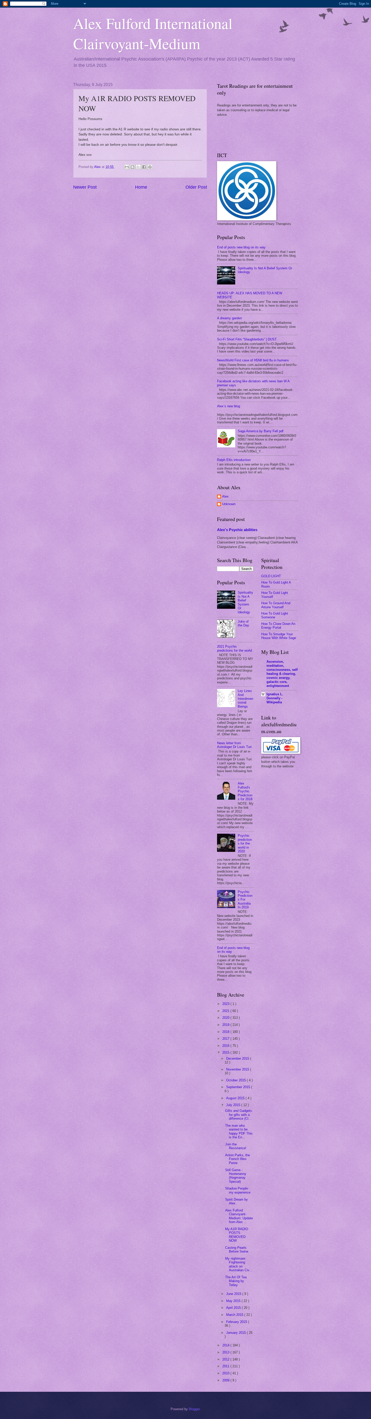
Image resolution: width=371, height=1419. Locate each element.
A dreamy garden (229, 318)
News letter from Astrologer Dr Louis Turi (234, 745)
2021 (226, 1011)
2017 (226, 1038)
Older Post (196, 187)
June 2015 (234, 1294)
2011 (226, 1366)
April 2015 (234, 1308)
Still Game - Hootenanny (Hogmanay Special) (235, 1175)
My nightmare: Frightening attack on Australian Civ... (238, 1264)
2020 (226, 1018)
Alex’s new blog (228, 406)
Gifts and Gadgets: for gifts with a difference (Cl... (239, 1114)
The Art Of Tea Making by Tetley (236, 1281)
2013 (226, 1352)
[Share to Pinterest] (149, 166)
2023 (226, 1004)
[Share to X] (138, 166)
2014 (226, 1345)
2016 (226, 1046)
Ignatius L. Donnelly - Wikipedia (275, 698)
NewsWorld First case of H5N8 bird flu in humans (253, 360)
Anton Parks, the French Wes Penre (237, 1159)
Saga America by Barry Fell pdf (260, 431)
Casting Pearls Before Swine (236, 1249)
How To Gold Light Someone (274, 615)
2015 (226, 1052)
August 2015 (236, 1098)
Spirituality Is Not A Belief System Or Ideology (245, 602)
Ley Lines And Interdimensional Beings (245, 698)
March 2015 (235, 1315)
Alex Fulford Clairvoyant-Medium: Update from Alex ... (239, 1216)
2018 (226, 1032)
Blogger (194, 1409)
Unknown (228, 504)
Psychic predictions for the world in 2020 (245, 843)
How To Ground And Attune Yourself (275, 605)
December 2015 (238, 1058)
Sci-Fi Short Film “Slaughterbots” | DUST (247, 339)
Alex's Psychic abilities (237, 530)
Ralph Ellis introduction (234, 460)
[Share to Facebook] (144, 166)
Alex (225, 496)
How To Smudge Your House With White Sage (278, 636)
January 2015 (236, 1333)
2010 (226, 1373)
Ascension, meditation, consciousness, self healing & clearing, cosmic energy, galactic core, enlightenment (282, 674)
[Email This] (126, 166)
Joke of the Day (243, 623)
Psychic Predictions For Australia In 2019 (245, 899)
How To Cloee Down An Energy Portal (278, 625)
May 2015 (234, 1301)
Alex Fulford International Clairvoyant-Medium (153, 33)
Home (141, 187)
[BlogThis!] (132, 166)
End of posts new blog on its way (241, 247)
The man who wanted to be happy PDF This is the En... (239, 1131)
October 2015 (236, 1080)
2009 (226, 1380)
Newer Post (85, 187)
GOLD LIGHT (271, 576)
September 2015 (238, 1087)
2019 (226, 1025)
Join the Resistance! (235, 1146)
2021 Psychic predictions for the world (234, 648)
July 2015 (233, 1105)
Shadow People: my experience (237, 1190)
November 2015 (238, 1069)
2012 (226, 1359)
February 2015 (237, 1322)
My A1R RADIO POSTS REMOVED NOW (236, 1234)
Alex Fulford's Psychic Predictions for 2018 (245, 791)
